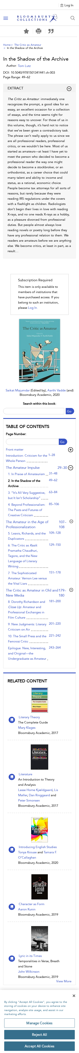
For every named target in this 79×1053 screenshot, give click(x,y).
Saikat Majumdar (18, 390)
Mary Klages (26, 728)
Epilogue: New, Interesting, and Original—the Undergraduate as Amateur (27, 653)
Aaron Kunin (26, 909)
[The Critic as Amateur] (39, 350)
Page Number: (16, 434)
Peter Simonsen (29, 800)
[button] (39, 31)
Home (7, 44)
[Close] (74, 995)
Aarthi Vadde (57, 390)
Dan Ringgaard (39, 795)
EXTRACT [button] (15, 88)
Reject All (39, 1035)
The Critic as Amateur (27, 44)
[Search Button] (73, 18)
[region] (39, 1021)
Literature (25, 774)
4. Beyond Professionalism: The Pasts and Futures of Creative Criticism (27, 510)
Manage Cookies (39, 1023)
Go (69, 411)
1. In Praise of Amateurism (26, 474)
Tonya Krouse (27, 852)
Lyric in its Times (30, 956)
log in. (33, 308)
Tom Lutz (24, 66)
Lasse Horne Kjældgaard (35, 790)
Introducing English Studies (38, 847)
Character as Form (31, 904)
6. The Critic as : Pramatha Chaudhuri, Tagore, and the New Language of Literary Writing (23, 555)
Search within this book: (39, 403)
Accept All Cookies (39, 1046)
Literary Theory (29, 717)
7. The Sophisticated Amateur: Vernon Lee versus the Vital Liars (27, 578)
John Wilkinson (28, 972)
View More (63, 981)
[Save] (26, 31)
